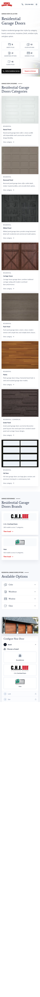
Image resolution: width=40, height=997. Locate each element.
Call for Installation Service (12, 71)
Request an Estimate (30, 71)
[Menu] (36, 4)
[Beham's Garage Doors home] (6, 4)
